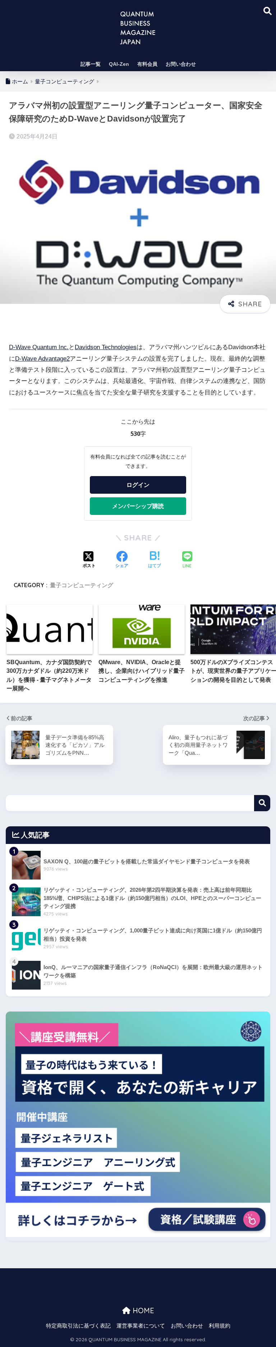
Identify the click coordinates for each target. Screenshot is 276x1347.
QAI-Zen (119, 64)
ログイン (138, 485)
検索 (262, 803)
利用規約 (219, 1326)
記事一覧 (90, 64)
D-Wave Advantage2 (42, 358)
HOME (142, 1310)
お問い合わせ (181, 64)
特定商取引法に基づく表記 (78, 1326)
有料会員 (147, 64)
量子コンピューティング (81, 585)
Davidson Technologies (106, 347)
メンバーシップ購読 (138, 506)
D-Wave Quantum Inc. (39, 347)
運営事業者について (140, 1326)
